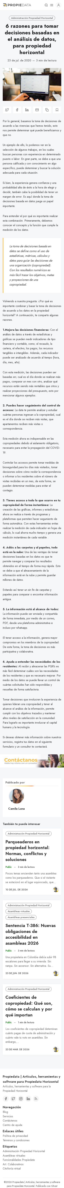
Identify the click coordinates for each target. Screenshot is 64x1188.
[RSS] (36, 1099)
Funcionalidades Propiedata (19, 1160)
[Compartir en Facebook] (17, 109)
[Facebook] (6, 1099)
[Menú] (51, 5)
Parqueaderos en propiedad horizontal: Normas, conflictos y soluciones (27, 851)
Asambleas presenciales (21, 917)
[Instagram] (21, 1099)
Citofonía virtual (12, 1168)
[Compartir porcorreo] (37, 109)
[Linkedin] (28, 1099)
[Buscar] (46, 5)
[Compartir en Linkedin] (27, 109)
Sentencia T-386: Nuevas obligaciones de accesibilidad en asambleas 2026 (30, 934)
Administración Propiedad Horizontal (32, 18)
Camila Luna (16, 808)
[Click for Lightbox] (32, 761)
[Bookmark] (57, 109)
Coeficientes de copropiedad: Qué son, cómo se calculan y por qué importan (28, 1006)
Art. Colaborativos (13, 1164)
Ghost (54, 1186)
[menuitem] (32, 1112)
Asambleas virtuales (19, 911)
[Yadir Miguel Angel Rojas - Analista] (56, 889)
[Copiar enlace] (47, 109)
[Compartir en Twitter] (7, 109)
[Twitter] (13, 1099)
